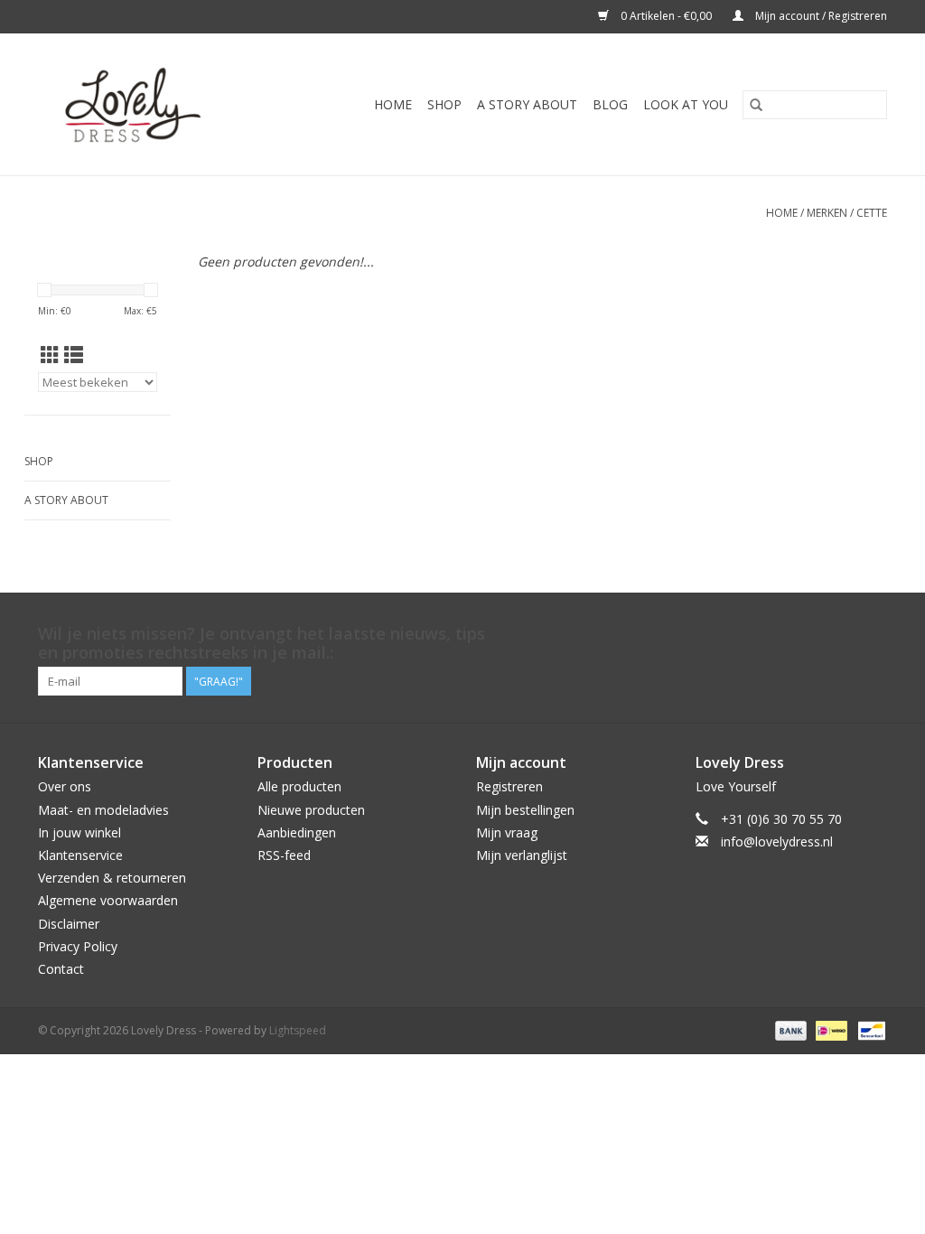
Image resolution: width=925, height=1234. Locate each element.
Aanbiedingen (296, 832)
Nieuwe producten (311, 809)
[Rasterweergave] (50, 355)
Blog (610, 104)
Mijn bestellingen (525, 809)
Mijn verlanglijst (521, 855)
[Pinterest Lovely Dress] (840, 634)
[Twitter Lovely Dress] (807, 634)
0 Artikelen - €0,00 (666, 15)
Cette (871, 212)
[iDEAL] (829, 1029)
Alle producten (299, 786)
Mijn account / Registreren (819, 15)
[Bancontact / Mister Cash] (868, 1029)
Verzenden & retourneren (112, 877)
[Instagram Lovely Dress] (872, 634)
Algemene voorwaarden (108, 900)
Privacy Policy (77, 946)
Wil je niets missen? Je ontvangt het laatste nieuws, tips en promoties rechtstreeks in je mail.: (261, 643)
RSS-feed (284, 855)
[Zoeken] (756, 104)
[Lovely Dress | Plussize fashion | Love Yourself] (145, 104)
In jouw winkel (79, 832)
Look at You (685, 104)
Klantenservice (80, 855)
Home (393, 104)
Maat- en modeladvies (103, 809)
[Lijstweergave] (73, 355)
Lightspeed (297, 1030)
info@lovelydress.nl (777, 841)
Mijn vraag (506, 832)
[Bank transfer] (789, 1029)
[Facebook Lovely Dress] (775, 634)
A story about (527, 104)
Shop (444, 104)
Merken (827, 212)
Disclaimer (68, 923)
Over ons (64, 786)
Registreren (509, 786)
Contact (61, 968)
